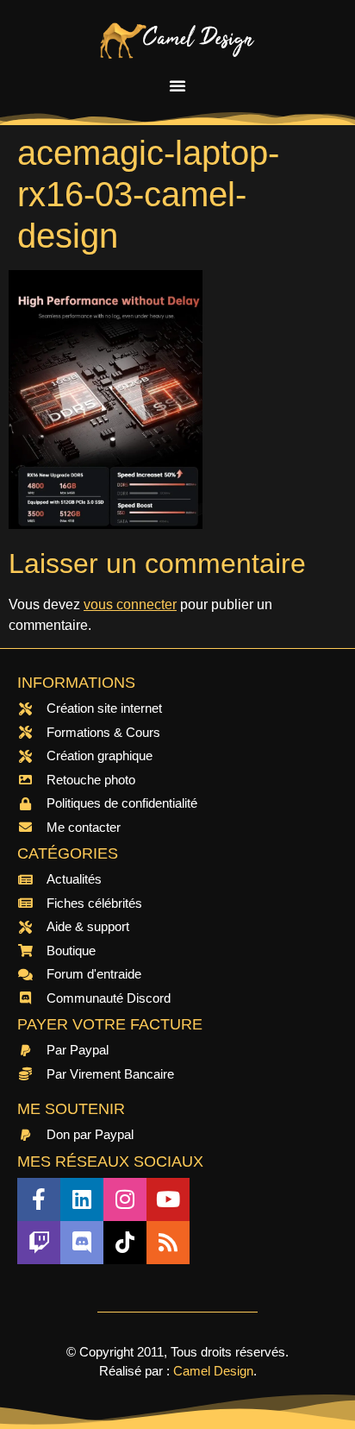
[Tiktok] (124, 1242)
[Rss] (168, 1242)
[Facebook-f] (38, 1199)
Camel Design (213, 1370)
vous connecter (130, 604)
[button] (177, 85)
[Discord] (81, 1242)
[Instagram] (124, 1199)
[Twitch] (38, 1242)
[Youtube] (168, 1199)
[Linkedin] (81, 1199)
